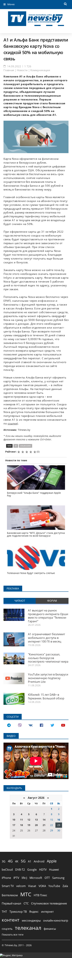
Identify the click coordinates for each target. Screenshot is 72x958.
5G (23, 861)
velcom (21, 886)
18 (21, 825)
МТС (25, 894)
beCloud (7, 869)
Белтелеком (10, 895)
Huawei (54, 869)
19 (28, 825)
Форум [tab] (52, 600)
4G (10, 861)
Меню (11, 4)
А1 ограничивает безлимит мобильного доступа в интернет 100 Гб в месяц (46, 637)
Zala (65, 886)
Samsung (58, 878)
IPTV (16, 878)
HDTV (43, 869)
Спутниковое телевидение (49, 903)
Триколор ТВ (18, 912)
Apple (52, 861)
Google (32, 869)
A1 (16, 446)
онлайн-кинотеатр (55, 920)
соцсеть (7, 929)
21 (44, 825)
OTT (47, 878)
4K (16, 861)
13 (36, 819)
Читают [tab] (19, 600)
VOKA (42, 886)
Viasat (32, 886)
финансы (50, 929)
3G (3, 861)
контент (10, 920)
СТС (26, 903)
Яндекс (34, 912)
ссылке (12, 423)
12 (28, 819)
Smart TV (8, 886)
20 (36, 825)
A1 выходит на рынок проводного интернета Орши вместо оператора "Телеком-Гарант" (48, 615)
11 (21, 819)
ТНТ (4, 912)
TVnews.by (24, 429)
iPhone (6, 878)
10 (13, 819)
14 (44, 819)
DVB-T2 (20, 869)
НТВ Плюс (40, 895)
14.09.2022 (14, 66)
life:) (24, 878)
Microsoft (36, 878)
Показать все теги (12, 934)
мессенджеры (31, 920)
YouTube (54, 886)
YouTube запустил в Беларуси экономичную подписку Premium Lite (48, 678)
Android (39, 861)
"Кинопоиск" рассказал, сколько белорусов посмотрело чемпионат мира (48, 658)
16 (58, 819)
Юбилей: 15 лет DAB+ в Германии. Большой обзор (46, 696)
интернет (47, 912)
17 (13, 825)
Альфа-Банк (25, 446)
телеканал (28, 927)
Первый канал (11, 903)
